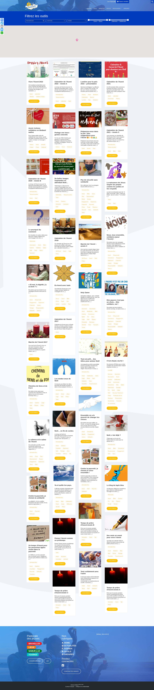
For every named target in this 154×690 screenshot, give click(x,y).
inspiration (65, 204)
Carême (32, 247)
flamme (92, 97)
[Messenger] (2, 29)
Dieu (83, 196)
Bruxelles (34, 644)
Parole (109, 504)
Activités (102, 8)
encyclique (58, 559)
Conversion (111, 98)
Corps (62, 504)
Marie (88, 378)
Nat (113, 501)
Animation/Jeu (59, 94)
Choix (93, 193)
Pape (35, 250)
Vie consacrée (111, 403)
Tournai (33, 655)
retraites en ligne (40, 96)
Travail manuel (93, 383)
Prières (118, 98)
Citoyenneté (116, 255)
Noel (94, 148)
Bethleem (95, 94)
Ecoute (89, 199)
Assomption (33, 245)
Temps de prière (60, 97)
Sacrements (111, 401)
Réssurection (118, 398)
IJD (47, 661)
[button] (77, 40)
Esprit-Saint (111, 387)
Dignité (83, 434)
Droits (83, 199)
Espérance (93, 201)
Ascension (84, 308)
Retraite (32, 96)
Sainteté (84, 324)
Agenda (68, 648)
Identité (58, 506)
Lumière (84, 100)
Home (67, 643)
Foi (88, 316)
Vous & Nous (116, 8)
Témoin (115, 504)
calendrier (37, 94)
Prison (37, 147)
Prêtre (109, 395)
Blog (95, 8)
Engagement (85, 201)
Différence (69, 504)
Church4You (34, 661)
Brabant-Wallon (77, 685)
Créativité (58, 448)
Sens (89, 209)
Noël (69, 101)
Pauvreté (91, 204)
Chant (62, 394)
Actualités (70, 646)
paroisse (66, 559)
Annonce (110, 374)
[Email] (2, 26)
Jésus (92, 316)
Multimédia (58, 194)
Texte (57, 197)
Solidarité (95, 100)
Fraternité (84, 204)
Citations (63, 201)
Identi (96, 375)
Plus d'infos (34, 101)
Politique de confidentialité (82, 686)
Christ (57, 301)
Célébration (85, 97)
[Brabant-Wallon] (31, 10)
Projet (88, 207)
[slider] (88, 20)
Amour (57, 298)
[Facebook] (2, 20)
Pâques (94, 319)
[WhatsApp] (2, 32)
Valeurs (110, 268)
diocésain (63, 556)
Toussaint (32, 253)
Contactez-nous (71, 671)
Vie (70, 453)
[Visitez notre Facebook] (63, 665)
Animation (84, 537)
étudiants (95, 585)
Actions (84, 94)
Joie (67, 301)
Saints (41, 250)
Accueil (89, 8)
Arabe (83, 585)
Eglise (44, 247)
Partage (116, 263)
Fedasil (31, 147)
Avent (31, 94)
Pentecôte (84, 322)
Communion (116, 382)
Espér (62, 301)
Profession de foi (117, 395)
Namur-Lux (34, 651)
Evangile (118, 387)
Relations (95, 207)
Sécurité (84, 209)
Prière (83, 207)
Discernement (90, 196)
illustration (58, 204)
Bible (114, 151)
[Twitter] (2, 23)
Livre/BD (110, 370)
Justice (109, 263)
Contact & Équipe (69, 686)
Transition (84, 383)
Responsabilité (111, 265)
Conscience (111, 257)
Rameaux (91, 322)
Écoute (41, 459)
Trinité (83, 327)
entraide (43, 144)
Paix (89, 100)
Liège (83, 319)
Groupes (126, 8)
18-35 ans (58, 251)
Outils (109, 8)
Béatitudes (89, 311)
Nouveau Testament (118, 393)
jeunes (88, 148)
